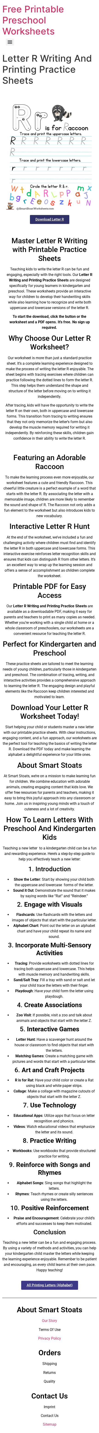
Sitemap (49, 1424)
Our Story (49, 1320)
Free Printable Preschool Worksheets (33, 20)
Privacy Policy (49, 1338)
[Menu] (10, 42)
